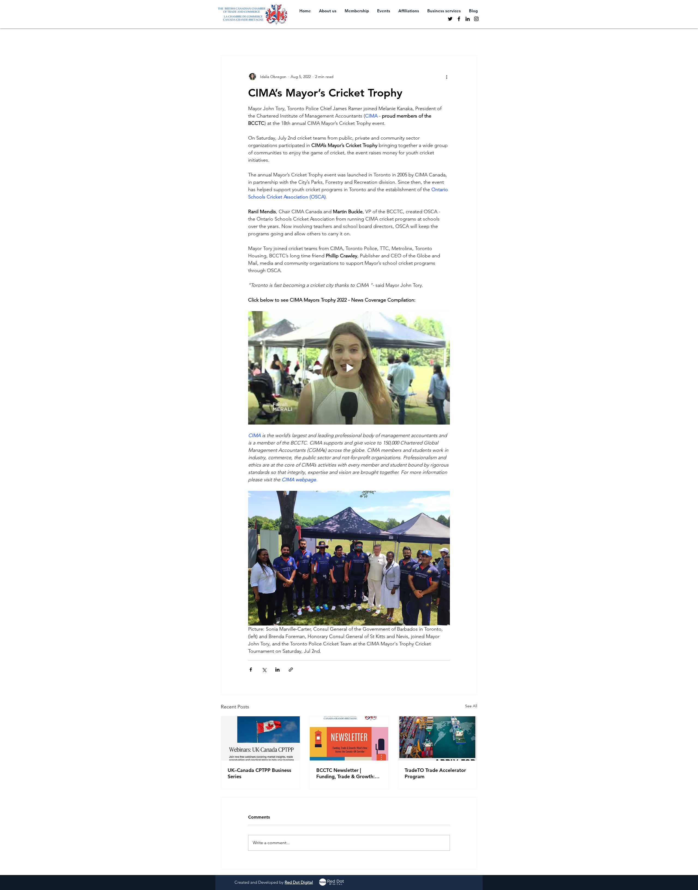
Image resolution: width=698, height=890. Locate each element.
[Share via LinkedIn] (277, 669)
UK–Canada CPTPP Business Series (259, 773)
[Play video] (349, 368)
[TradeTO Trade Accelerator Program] (437, 738)
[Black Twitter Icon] (450, 19)
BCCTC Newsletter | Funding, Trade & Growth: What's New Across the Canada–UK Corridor (345, 773)
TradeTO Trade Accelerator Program (435, 773)
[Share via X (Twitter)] (264, 669)
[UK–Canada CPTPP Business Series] (260, 738)
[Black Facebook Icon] (459, 19)
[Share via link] (290, 669)
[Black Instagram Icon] (476, 19)
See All (471, 705)
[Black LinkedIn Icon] (468, 19)
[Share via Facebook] (250, 669)
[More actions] (446, 76)
